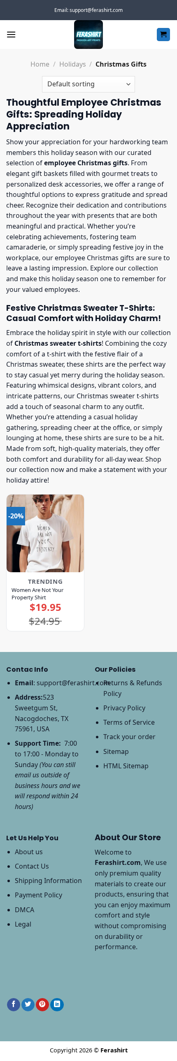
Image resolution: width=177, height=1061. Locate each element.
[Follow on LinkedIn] (56, 1005)
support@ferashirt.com (73, 682)
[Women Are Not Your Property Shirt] (45, 533)
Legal (23, 924)
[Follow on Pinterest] (42, 1005)
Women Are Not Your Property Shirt (37, 593)
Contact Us (32, 866)
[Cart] (163, 35)
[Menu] (11, 34)
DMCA (24, 909)
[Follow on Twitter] (28, 1005)
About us (29, 851)
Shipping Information (48, 880)
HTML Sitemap (126, 765)
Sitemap (116, 751)
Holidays (72, 64)
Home (39, 64)
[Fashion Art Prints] (88, 34)
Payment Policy (38, 894)
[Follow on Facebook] (13, 1005)
